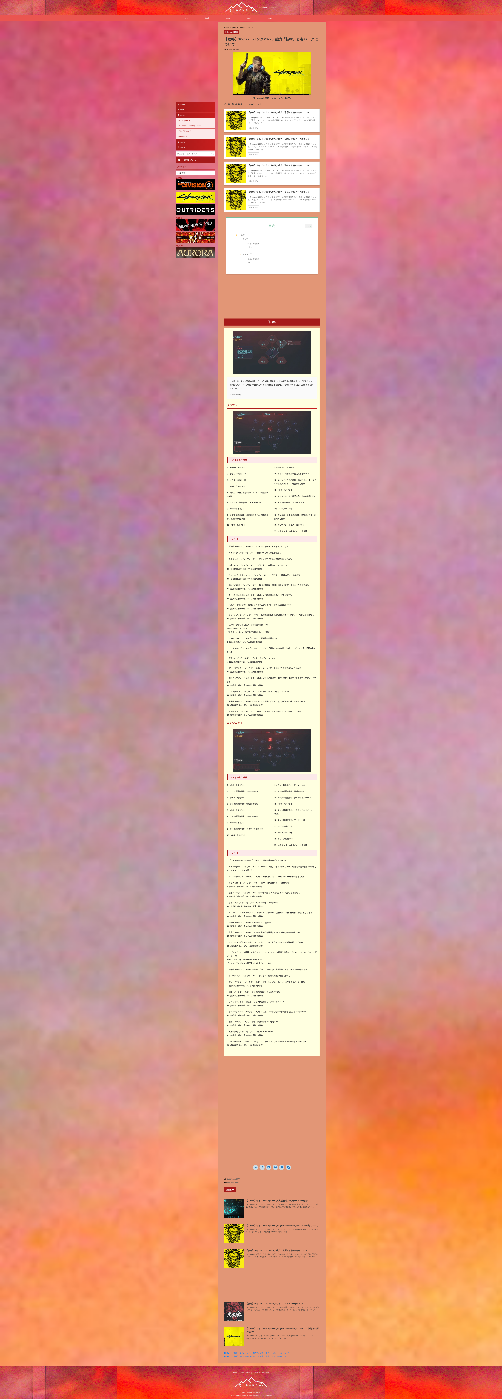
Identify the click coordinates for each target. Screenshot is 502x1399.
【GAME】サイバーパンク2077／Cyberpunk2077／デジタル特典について (282, 1225)
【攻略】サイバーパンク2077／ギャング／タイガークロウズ (274, 1303)
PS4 (232, 1182)
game (228, 18)
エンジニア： (248, 254)
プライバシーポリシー (261, 1373)
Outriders (183, 136)
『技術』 (243, 234)
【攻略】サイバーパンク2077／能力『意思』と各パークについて (260, 1356)
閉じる (309, 226)
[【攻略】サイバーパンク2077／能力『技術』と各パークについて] (275, 1167)
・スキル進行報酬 (253, 244)
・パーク (250, 247)
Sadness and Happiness (251, 1392)
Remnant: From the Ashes (190, 126)
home (186, 18)
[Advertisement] (272, 297)
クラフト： (247, 239)
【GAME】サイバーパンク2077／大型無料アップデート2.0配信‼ (277, 1200)
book (207, 18)
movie (270, 18)
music (249, 18)
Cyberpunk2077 (233, 1179)
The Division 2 (185, 131)
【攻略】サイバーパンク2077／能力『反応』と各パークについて (277, 1250)
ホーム (235, 1373)
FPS (228, 1182)
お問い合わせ (245, 1373)
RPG (237, 1182)
